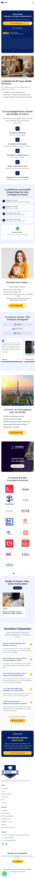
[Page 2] (15, 573)
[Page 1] (13, 573)
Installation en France (7, 821)
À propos (4, 802)
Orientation (4, 810)
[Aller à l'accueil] (5, 2)
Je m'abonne (17, 861)
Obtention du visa (6, 819)
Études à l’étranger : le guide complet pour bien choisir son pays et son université (12, 613)
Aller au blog (17, 588)
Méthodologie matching (8, 827)
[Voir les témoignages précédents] (15, 365)
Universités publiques (7, 816)
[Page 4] (19, 573)
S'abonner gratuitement (17, 753)
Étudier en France (6, 794)
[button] (17, 456)
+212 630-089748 (8, 837)
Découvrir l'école (17, 466)
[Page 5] (21, 573)
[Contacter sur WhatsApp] (4, 873)
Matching (3, 824)
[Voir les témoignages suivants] (20, 365)
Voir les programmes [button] (17, 28)
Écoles (3, 791)
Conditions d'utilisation (25, 869)
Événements (4, 797)
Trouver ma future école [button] (16, 23)
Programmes (4, 788)
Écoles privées (5, 813)
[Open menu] (32, 2)
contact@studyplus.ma (9, 840)
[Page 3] (17, 573)
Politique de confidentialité (10, 869)
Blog (2, 799)
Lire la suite (4, 352)
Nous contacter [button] (18, 720)
